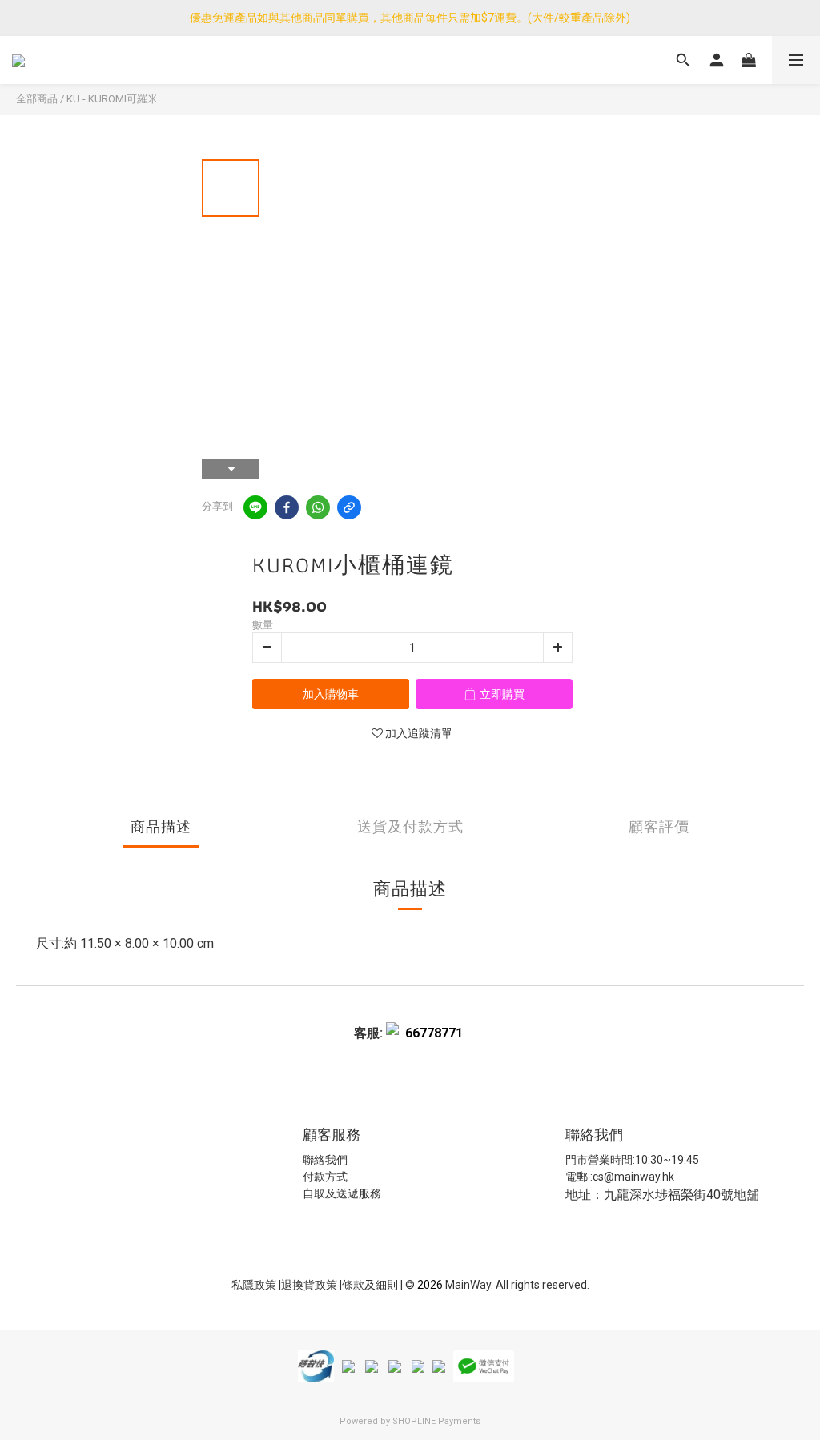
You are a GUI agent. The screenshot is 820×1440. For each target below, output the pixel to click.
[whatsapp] (318, 507)
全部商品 (37, 99)
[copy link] (349, 507)
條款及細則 (371, 1284)
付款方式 (325, 1176)
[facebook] (287, 507)
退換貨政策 (310, 1284)
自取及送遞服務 (342, 1193)
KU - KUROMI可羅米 (112, 99)
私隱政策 (253, 1284)
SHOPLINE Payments (436, 1421)
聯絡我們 (325, 1159)
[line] (255, 507)
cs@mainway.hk (633, 1176)
